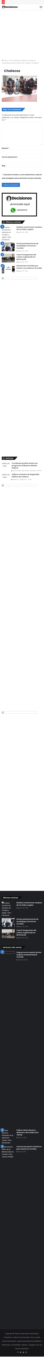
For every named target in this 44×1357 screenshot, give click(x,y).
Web (3, 166)
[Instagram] (26, 1352)
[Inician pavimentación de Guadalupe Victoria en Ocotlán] (8, 246)
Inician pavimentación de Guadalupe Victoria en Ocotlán (27, 245)
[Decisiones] (10, 7)
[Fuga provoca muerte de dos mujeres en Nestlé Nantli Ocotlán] (8, 1039)
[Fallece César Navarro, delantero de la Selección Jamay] (8, 1136)
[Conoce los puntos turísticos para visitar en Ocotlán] (8, 1234)
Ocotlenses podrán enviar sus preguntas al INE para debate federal (25, 465)
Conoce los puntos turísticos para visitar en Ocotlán (29, 1147)
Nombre (6, 148)
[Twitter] (20, 1352)
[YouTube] (23, 1352)
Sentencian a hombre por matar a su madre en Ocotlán (29, 267)
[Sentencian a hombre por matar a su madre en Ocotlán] (8, 269)
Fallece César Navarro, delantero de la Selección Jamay (27, 1132)
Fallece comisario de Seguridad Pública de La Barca (25, 475)
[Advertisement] (22, 34)
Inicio (5, 60)
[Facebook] (17, 1352)
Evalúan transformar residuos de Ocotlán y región (29, 228)
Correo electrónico (10, 157)
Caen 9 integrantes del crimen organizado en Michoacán (26, 257)
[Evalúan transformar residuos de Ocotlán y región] (8, 233)
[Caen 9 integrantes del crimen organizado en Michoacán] (8, 258)
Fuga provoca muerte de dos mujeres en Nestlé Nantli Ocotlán (28, 954)
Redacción (15, 479)
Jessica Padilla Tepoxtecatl (20, 470)
